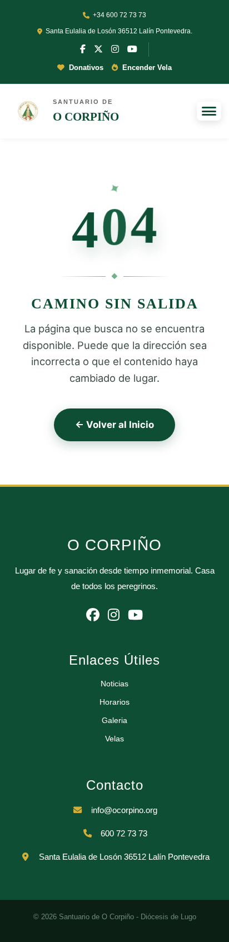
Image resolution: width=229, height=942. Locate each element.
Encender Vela (146, 67)
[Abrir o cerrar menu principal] (209, 111)
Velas (114, 738)
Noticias (114, 683)
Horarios (114, 701)
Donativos (85, 67)
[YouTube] (132, 49)
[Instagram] (115, 49)
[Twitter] (98, 49)
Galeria (114, 720)
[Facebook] (83, 49)
